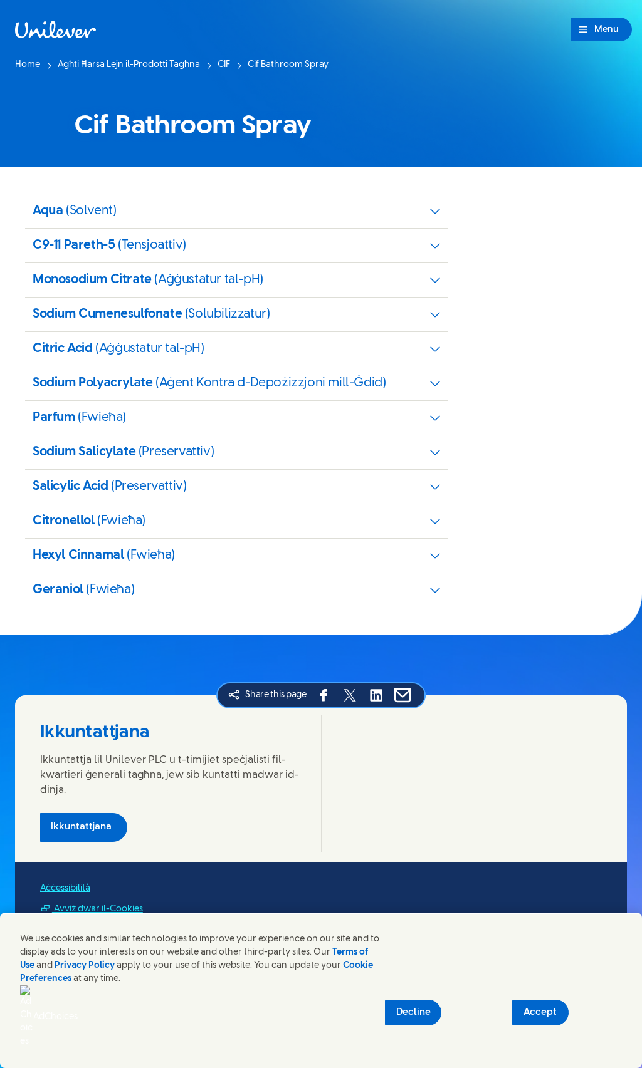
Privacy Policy (85, 965)
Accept (540, 1012)
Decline (413, 1012)
